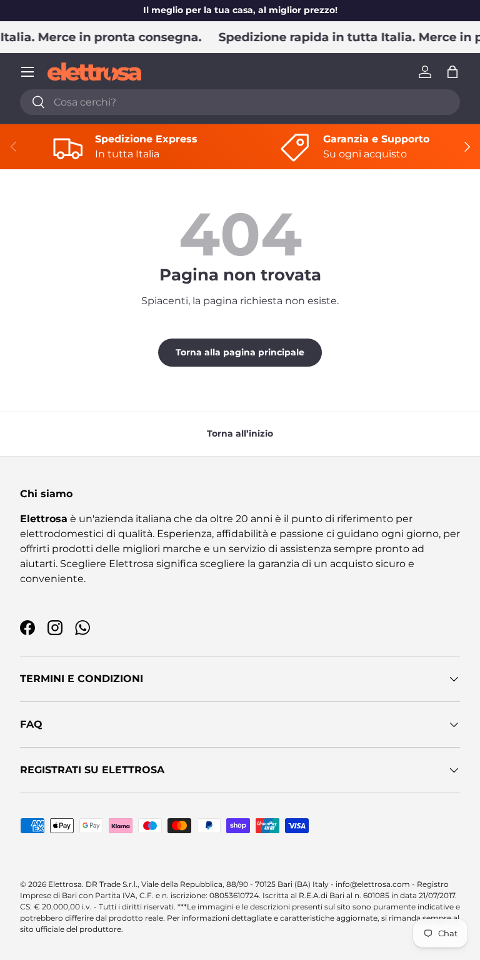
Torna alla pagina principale (240, 352)
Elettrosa (65, 884)
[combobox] (240, 102)
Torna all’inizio (240, 433)
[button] (452, 72)
